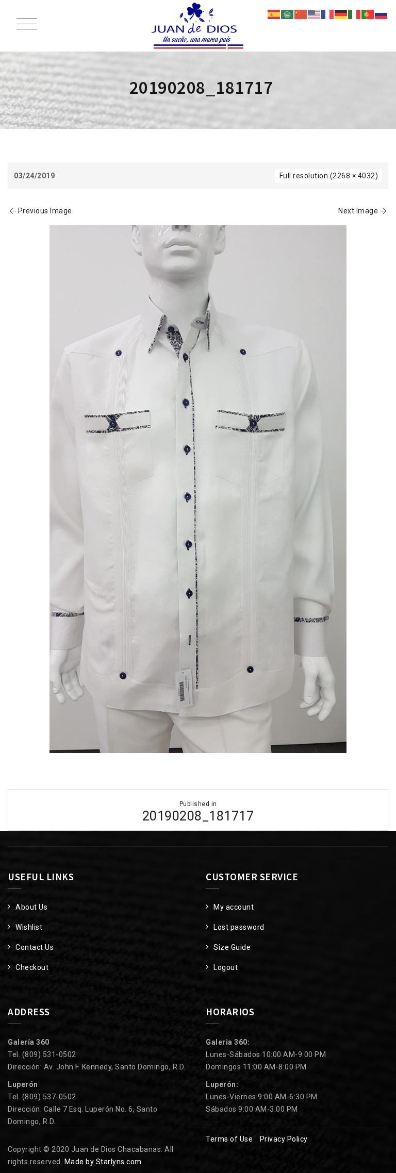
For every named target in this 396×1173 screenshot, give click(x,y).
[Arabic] (287, 14)
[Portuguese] (368, 14)
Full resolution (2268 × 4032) (328, 176)
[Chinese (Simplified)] (301, 14)
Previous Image (45, 211)
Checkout (31, 967)
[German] (341, 14)
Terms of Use (229, 1139)
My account (233, 907)
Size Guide (232, 947)
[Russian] (381, 14)
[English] (314, 14)
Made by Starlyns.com (103, 1162)
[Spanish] (274, 14)
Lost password (239, 927)
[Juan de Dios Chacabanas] (198, 26)
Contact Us (34, 947)
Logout (225, 967)
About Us (31, 907)
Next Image (358, 211)
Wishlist (28, 927)
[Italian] (354, 14)
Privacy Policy (284, 1139)
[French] (328, 14)
